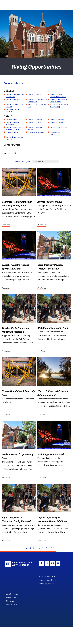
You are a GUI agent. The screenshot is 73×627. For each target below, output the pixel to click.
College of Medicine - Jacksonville (13, 123)
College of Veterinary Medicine (35, 128)
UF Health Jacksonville (36, 132)
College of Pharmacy (57, 122)
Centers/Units (12, 144)
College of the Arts (34, 94)
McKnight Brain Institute (58, 127)
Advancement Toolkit (48, 580)
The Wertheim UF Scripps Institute (14, 138)
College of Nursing (34, 122)
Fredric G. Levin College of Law (37, 106)
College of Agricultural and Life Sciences (15, 96)
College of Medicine (57, 120)
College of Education (13, 99)
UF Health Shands (12, 132)
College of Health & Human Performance (37, 100)
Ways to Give (11, 153)
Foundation (11, 597)
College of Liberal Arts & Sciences (14, 106)
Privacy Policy (12, 604)
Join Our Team (12, 594)
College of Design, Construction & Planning (58, 96)
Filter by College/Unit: (22, 162)
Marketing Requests (47, 583)
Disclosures (11, 601)
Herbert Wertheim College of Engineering (59, 106)
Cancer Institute (11, 120)
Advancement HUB (47, 576)
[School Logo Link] (20, 564)
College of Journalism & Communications (58, 100)
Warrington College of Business (13, 110)
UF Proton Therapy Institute (56, 133)
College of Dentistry (35, 120)
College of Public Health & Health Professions (15, 128)
